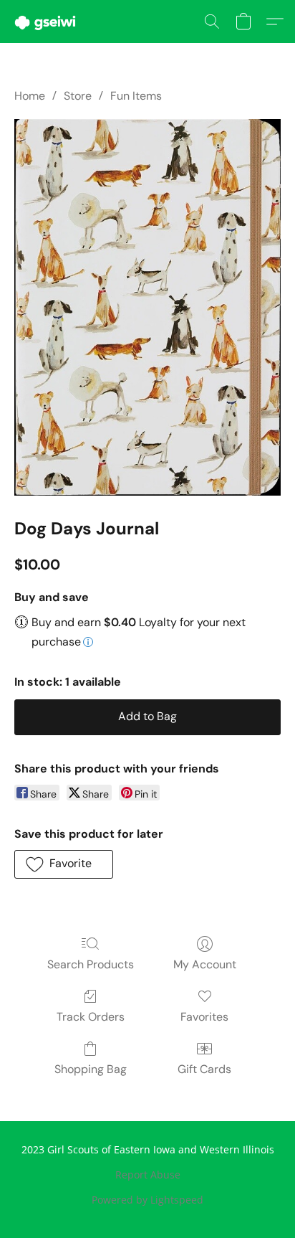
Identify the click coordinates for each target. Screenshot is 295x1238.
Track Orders (91, 1016)
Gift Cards (204, 1069)
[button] (46, 21)
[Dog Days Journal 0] (147, 307)
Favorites (204, 1016)
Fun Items (136, 95)
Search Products (90, 964)
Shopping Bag (90, 1069)
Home (29, 95)
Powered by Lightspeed (147, 1199)
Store (78, 95)
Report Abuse (147, 1174)
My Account (204, 964)
